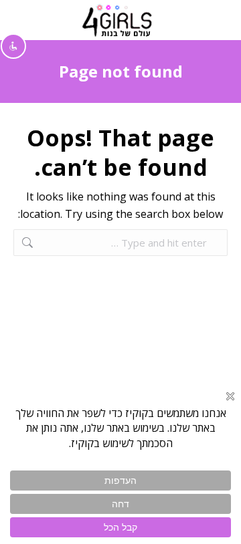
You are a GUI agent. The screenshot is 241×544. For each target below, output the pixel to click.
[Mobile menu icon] (215, 20)
